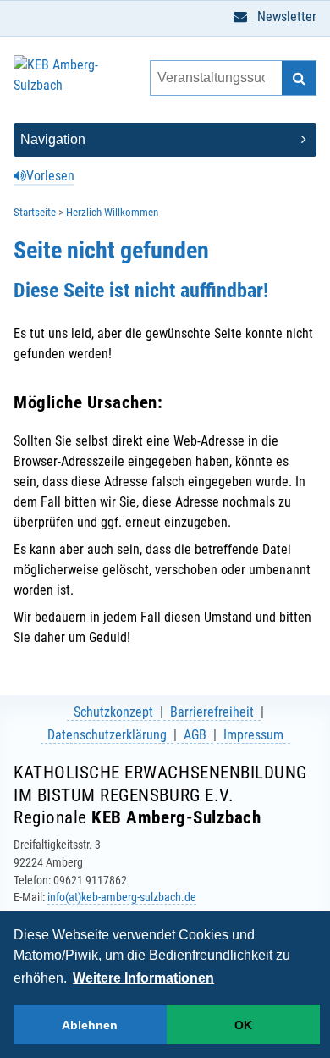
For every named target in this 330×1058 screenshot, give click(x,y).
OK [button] (243, 1025)
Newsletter (285, 16)
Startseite (35, 212)
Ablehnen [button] (90, 1025)
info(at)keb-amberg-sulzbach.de (121, 897)
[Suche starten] (299, 78)
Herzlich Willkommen (112, 212)
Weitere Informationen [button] (143, 978)
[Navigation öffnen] (165, 140)
